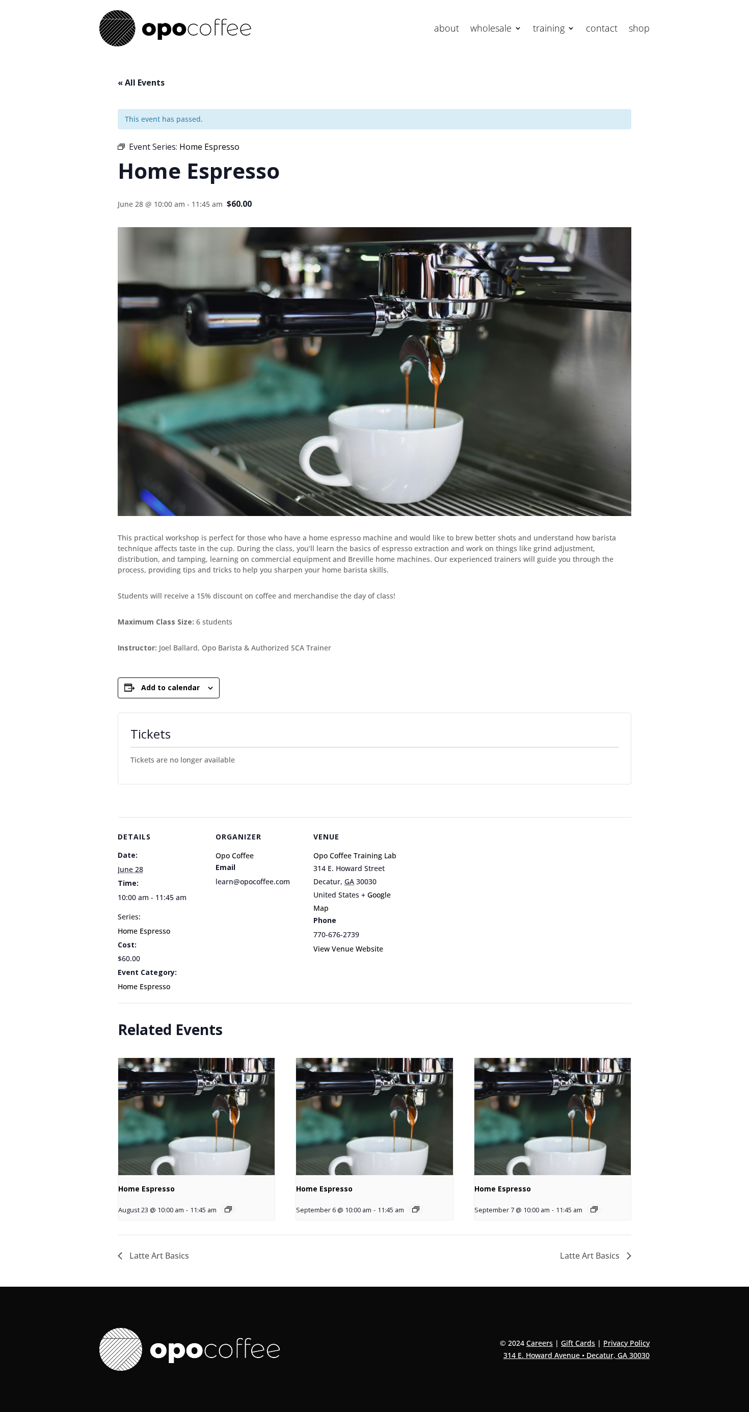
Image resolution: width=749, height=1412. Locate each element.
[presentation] (196, 1116)
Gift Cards (578, 1343)
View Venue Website (348, 949)
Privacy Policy (626, 1343)
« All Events (141, 82)
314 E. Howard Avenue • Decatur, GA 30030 (576, 1355)
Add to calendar (170, 687)
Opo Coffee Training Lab (354, 855)
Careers (539, 1343)
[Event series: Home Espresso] (228, 1209)
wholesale (491, 29)
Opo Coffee (235, 855)
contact (602, 29)
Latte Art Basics (158, 1255)
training (549, 29)
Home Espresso (144, 931)
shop (639, 29)
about (446, 29)
